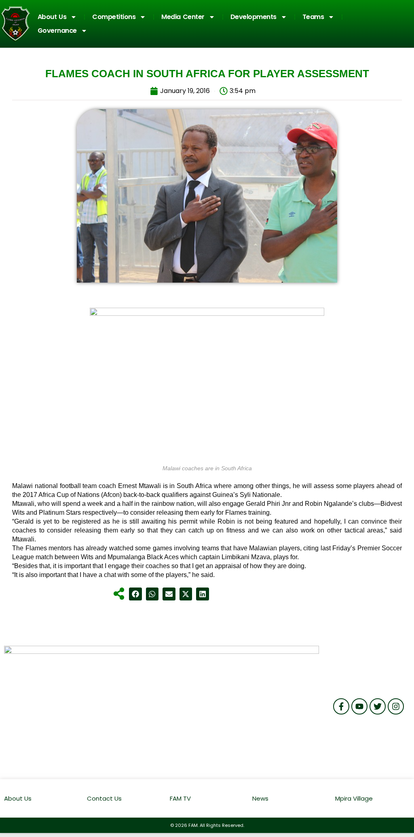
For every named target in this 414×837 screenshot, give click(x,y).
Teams (313, 16)
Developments (253, 16)
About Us (52, 16)
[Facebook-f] (341, 706)
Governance (57, 30)
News (260, 798)
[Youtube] (359, 706)
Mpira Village (354, 798)
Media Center (183, 16)
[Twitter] (378, 706)
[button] (135, 594)
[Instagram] (396, 706)
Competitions (113, 16)
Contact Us (104, 798)
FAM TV (180, 798)
